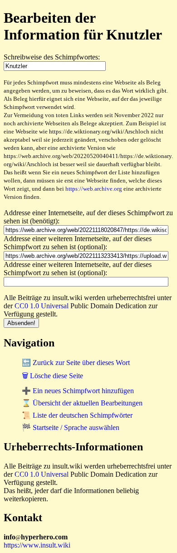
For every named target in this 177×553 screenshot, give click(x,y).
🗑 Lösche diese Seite (52, 376)
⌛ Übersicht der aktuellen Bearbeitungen (82, 403)
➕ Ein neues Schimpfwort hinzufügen (78, 391)
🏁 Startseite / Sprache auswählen (70, 427)
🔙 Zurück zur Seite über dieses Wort (76, 362)
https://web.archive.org (93, 188)
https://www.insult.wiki (37, 545)
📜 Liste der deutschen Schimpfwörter (77, 415)
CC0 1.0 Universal (42, 306)
